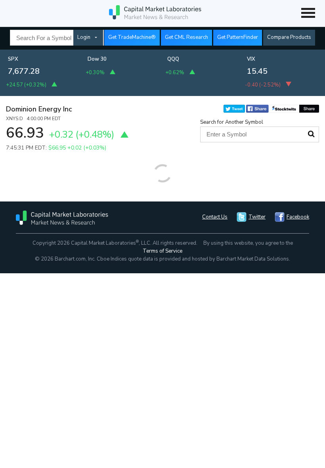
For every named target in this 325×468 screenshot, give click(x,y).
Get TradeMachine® (132, 37)
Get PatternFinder (237, 37)
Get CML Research (186, 37)
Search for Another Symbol (231, 122)
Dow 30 (97, 59)
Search (311, 134)
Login (83, 37)
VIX (251, 59)
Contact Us (215, 217)
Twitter (257, 217)
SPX (13, 59)
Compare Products (289, 37)
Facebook (298, 217)
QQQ (173, 59)
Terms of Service (162, 251)
